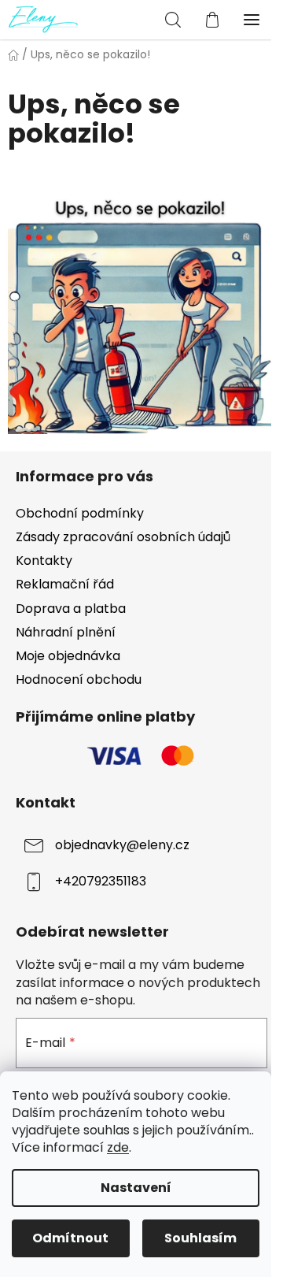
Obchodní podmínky (80, 513)
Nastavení (136, 1188)
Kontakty (44, 560)
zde (118, 1147)
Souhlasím (200, 1238)
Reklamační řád (65, 584)
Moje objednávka (68, 656)
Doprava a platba (71, 609)
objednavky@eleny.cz (122, 845)
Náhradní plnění (66, 632)
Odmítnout (70, 1238)
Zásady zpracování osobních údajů (123, 537)
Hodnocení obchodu (79, 679)
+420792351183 (100, 881)
